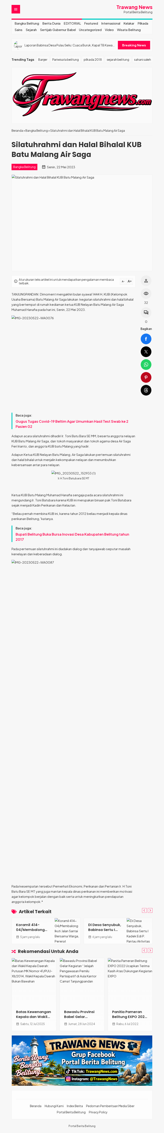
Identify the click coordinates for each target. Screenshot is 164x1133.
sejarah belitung (118, 59)
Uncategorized (90, 30)
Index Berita (75, 1106)
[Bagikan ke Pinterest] (146, 377)
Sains (18, 30)
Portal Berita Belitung (71, 1112)
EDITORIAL (72, 23)
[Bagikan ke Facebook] (146, 339)
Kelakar (128, 23)
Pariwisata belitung (65, 59)
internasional (110, 23)
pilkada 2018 (93, 59)
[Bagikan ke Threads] (146, 390)
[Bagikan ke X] (146, 351)
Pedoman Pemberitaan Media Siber (110, 1106)
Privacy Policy (98, 1112)
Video (109, 30)
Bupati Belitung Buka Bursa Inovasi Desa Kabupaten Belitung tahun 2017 (72, 537)
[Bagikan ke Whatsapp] (146, 364)
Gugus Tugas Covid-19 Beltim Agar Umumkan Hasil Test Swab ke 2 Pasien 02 (72, 424)
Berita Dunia (51, 23)
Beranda (35, 1106)
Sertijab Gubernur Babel (58, 30)
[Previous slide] (144, 910)
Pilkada (143, 23)
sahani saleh (142, 59)
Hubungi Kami (54, 1106)
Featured (91, 23)
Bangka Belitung (27, 23)
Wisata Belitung (129, 30)
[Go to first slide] (150, 910)
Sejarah (31, 30)
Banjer (42, 59)
